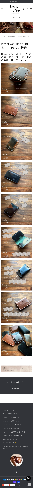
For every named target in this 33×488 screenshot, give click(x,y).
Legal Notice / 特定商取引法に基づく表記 (14, 432)
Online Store (15, 388)
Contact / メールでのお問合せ (11, 417)
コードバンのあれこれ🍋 (9, 443)
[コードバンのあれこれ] (16, 371)
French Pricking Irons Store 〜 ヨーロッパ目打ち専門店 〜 (16, 447)
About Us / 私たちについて (10, 413)
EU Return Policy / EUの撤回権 (11, 428)
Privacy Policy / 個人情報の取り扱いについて (14, 435)
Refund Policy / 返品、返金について (12, 424)
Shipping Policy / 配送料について (11, 421)
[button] (2, 9)
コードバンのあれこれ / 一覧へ (15, 382)
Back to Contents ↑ (26, 359)
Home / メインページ (8, 410)
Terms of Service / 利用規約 (10, 439)
